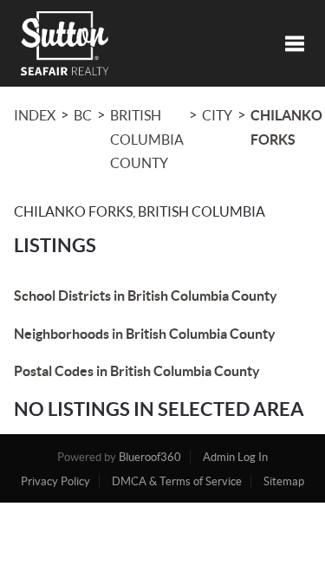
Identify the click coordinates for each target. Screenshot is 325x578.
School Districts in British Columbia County (145, 295)
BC (83, 115)
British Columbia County (147, 139)
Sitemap (283, 481)
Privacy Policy (55, 481)
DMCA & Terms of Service (177, 481)
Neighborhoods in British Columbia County (145, 333)
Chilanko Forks (286, 127)
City (217, 115)
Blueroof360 (150, 457)
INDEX (34, 115)
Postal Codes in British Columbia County (137, 371)
